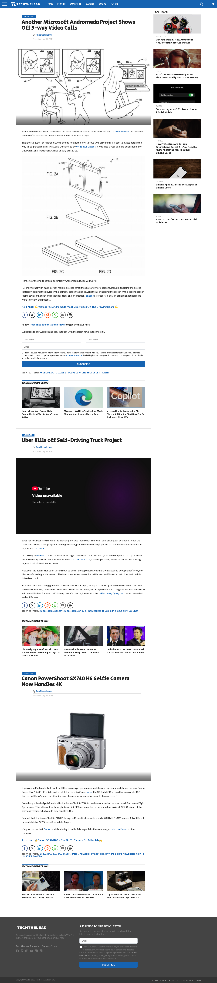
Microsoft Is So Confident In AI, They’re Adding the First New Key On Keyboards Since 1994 (125, 414)
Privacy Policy (159, 980)
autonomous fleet (51, 611)
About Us (173, 980)
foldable (60, 373)
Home (50, 4)
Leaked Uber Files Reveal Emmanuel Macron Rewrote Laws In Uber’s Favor (125, 651)
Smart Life (75, 4)
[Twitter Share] (32, 315)
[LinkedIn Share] (40, 315)
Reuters (41, 555)
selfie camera (33, 856)
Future (114, 4)
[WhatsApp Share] (55, 315)
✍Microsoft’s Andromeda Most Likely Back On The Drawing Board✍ (70, 306)
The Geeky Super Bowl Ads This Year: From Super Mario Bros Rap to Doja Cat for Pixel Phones (41, 652)
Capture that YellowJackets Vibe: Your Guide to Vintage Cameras (124, 896)
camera (57, 854)
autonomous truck (75, 611)
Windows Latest (86, 146)
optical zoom (113, 854)
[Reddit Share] (47, 315)
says (89, 791)
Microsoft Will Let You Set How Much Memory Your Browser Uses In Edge (83, 413)
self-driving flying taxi (111, 593)
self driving (124, 611)
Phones (61, 4)
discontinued (119, 829)
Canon (47, 829)
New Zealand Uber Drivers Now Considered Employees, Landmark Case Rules (81, 652)
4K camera (46, 854)
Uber (135, 611)
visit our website (74, 355)
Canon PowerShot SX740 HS (87, 854)
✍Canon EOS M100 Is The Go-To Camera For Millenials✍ (62, 840)
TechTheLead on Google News (48, 324)
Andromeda (122, 131)
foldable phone (76, 373)
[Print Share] (70, 315)
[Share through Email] (63, 315)
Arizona (39, 548)
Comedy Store (49, 946)
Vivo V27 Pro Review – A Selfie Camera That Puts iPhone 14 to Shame (83, 896)
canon (66, 854)
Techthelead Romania (27, 946)
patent (105, 373)
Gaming (90, 4)
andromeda (47, 373)
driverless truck (98, 611)
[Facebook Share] (25, 315)
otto (113, 611)
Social (102, 4)
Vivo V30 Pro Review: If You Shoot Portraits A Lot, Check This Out (38, 896)
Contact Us (187, 980)
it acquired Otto (80, 559)
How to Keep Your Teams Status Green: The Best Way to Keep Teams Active (40, 414)
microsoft (93, 373)
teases (90, 295)
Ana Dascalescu (44, 34)
